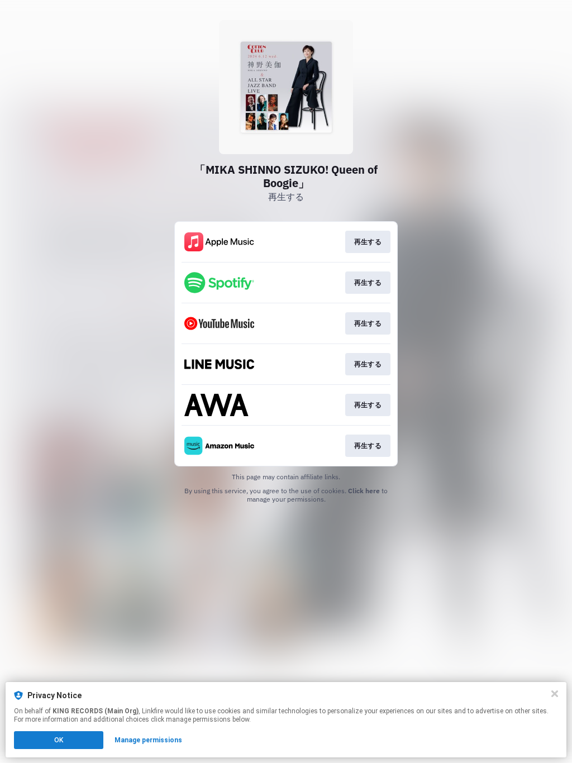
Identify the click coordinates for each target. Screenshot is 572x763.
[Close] (555, 694)
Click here (364, 491)
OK (58, 740)
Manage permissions (148, 740)
